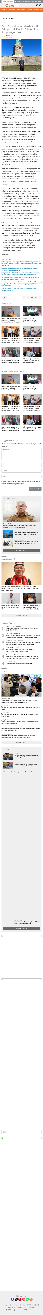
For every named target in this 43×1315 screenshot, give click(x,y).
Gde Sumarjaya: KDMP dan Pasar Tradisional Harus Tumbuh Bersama (19, 289)
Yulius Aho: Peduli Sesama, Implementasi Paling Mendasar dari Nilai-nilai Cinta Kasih (31, 607)
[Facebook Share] (24, 297)
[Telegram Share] (36, 297)
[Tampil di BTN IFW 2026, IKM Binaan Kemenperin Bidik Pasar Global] (8, 543)
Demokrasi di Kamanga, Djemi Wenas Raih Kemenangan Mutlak (27, 923)
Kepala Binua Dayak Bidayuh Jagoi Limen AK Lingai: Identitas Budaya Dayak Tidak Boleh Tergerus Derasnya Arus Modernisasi (20, 588)
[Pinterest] (20, 1299)
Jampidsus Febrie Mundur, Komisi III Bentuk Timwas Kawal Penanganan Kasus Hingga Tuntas (21, 278)
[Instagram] (23, 1299)
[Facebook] (12, 1299)
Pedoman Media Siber (11, 1305)
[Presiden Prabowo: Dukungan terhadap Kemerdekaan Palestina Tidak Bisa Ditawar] (32, 311)
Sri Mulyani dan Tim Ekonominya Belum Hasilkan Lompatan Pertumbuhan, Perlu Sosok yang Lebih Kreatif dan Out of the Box (22, 657)
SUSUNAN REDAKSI (33, 1305)
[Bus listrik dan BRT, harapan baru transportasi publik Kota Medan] (8, 765)
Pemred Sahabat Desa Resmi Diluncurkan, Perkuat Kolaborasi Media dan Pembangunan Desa (18, 736)
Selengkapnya (21, 550)
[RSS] (31, 1299)
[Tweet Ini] (28, 297)
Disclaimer (31, 1307)
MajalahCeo (9, 35)
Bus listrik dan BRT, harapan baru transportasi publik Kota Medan (25, 765)
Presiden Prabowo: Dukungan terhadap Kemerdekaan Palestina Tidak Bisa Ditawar (20, 269)
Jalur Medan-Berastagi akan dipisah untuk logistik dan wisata (26, 756)
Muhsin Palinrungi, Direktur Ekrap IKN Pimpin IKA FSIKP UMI (10, 607)
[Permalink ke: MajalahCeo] (3, 36)
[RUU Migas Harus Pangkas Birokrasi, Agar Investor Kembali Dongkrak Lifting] (8, 534)
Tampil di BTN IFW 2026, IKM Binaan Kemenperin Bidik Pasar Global (26, 542)
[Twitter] (16, 1299)
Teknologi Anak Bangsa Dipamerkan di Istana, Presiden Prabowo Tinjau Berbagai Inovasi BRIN (20, 701)
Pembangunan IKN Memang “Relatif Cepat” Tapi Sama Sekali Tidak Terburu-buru (22, 650)
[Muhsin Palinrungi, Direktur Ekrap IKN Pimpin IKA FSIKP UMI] (11, 598)
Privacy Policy (21, 1307)
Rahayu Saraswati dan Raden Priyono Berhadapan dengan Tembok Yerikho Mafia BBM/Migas (23, 643)
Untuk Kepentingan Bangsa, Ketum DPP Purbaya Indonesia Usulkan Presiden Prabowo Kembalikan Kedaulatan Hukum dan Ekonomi (21, 263)
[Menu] (3, 5)
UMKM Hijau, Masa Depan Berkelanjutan (19, 663)
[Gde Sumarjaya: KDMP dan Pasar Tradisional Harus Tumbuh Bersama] (32, 352)
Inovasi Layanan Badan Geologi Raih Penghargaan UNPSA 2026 (21, 708)
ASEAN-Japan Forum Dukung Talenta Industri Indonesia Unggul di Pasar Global (20, 722)
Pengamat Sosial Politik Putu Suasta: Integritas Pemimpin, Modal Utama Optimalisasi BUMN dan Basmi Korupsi (21, 273)
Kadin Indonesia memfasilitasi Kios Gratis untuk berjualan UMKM (22, 629)
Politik (4, 23)
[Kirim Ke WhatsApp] (40, 297)
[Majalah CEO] (12, 5)
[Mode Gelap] (37, 5)
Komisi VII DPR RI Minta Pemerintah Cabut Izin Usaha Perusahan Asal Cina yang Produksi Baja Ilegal (23, 636)
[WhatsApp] (27, 1299)
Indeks (22, 1305)
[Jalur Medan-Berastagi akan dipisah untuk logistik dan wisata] (8, 756)
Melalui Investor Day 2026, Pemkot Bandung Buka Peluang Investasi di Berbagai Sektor (19, 526)
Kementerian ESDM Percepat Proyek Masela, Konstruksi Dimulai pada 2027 (20, 715)
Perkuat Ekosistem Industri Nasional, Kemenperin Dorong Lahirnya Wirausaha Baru (21, 729)
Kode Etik (11, 1307)
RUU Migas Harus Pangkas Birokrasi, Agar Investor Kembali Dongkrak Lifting (26, 533)
